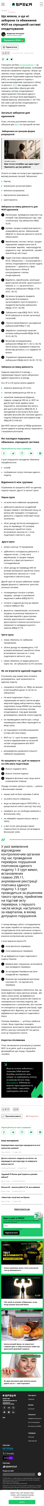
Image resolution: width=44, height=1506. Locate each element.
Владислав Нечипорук (15, 33)
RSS (4, 1418)
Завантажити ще (22, 1209)
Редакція (31, 1399)
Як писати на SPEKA (34, 1426)
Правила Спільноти (34, 1418)
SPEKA (9, 1478)
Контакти (31, 1409)
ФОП (15, 85)
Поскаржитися (33, 1116)
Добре (22, 1502)
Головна (4, 10)
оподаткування (26, 64)
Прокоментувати (13, 1116)
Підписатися (11, 47)
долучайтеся (12, 1082)
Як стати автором (34, 1422)
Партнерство (32, 1441)
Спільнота (11, 12)
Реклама (31, 1437)
